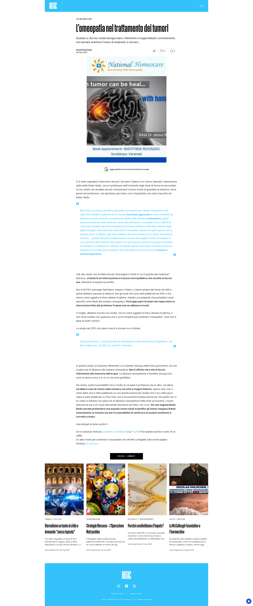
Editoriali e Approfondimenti (141, 519)
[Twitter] (134, 586)
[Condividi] (154, 51)
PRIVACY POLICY (118, 594)
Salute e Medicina (177, 519)
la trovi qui (92, 443)
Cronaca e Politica (53, 519)
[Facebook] (126, 586)
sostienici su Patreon (114, 431)
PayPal (135, 431)
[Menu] (201, 6)
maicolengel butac (84, 49)
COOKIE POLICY (136, 594)
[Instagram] (118, 586)
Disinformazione (93, 519)
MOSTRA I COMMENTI (126, 456)
